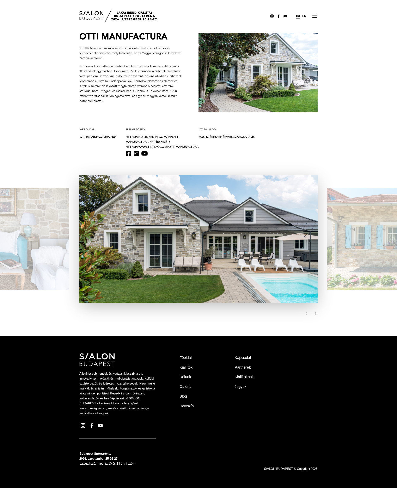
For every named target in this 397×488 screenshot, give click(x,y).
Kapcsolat (243, 358)
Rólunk (185, 377)
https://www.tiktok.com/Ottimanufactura (162, 147)
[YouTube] (284, 16)
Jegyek (240, 387)
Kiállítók (186, 367)
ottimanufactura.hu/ (98, 137)
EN (304, 16)
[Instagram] (271, 16)
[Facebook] (278, 16)
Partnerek (243, 367)
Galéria (185, 387)
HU (298, 16)
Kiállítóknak (244, 377)
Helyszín (186, 406)
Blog (183, 396)
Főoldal (185, 358)
